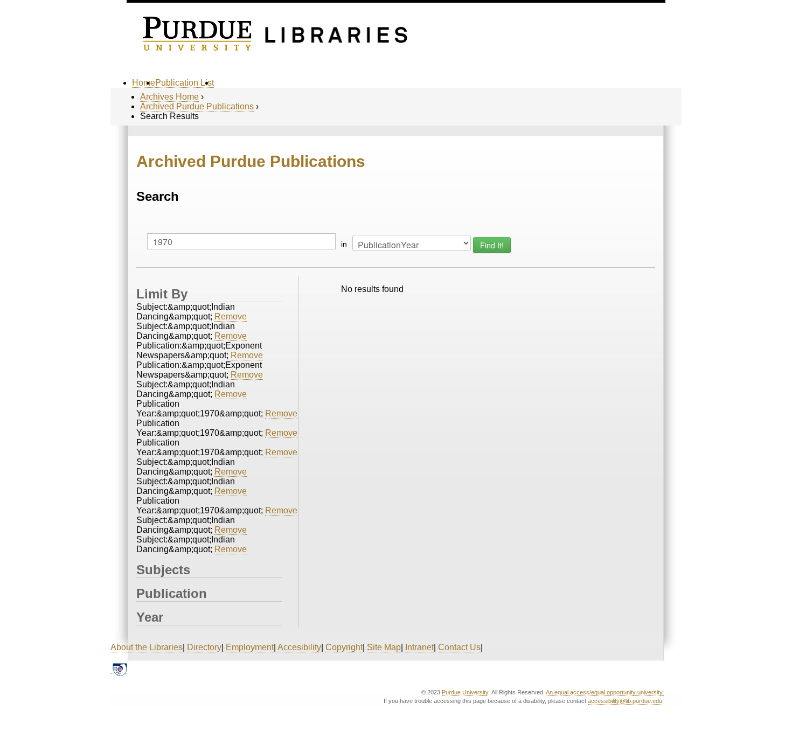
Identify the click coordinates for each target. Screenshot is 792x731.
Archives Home (169, 96)
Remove (230, 316)
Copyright (344, 647)
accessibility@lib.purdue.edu (625, 701)
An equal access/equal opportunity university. (605, 692)
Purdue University (465, 692)
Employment (250, 647)
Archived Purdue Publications (197, 106)
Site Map (384, 647)
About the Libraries (146, 647)
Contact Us (459, 647)
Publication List (184, 82)
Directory (204, 647)
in (344, 244)
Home (143, 82)
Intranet (419, 647)
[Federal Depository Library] (119, 669)
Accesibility (299, 647)
